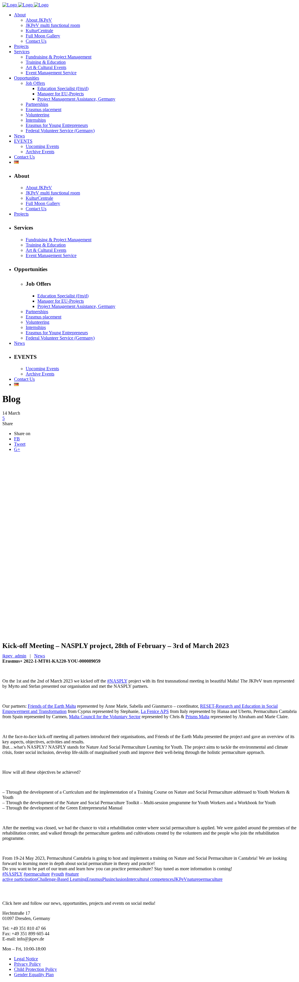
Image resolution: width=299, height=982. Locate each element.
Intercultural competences (150, 879)
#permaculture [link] (37, 873)
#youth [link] (57, 873)
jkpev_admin (14, 655)
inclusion (118, 879)
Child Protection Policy (35, 969)
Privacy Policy (27, 964)
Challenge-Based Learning (61, 879)
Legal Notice (26, 958)
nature (193, 879)
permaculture (210, 879)
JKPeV (180, 879)
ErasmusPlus (98, 879)
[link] (52, 706)
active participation (19, 879)
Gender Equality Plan (34, 974)
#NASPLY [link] (117, 680)
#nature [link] (72, 873)
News (39, 655)
